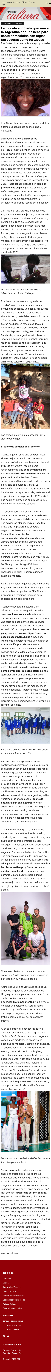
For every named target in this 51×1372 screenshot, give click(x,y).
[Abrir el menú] (47, 16)
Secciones (8, 1273)
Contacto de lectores (12, 1325)
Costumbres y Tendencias (12, 24)
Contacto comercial (11, 1329)
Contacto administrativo (13, 1321)
